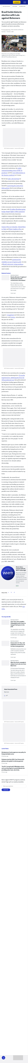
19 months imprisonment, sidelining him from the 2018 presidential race (13, 378)
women (13, 317)
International (22, 6)
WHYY (5, 2)
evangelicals (10, 315)
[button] (3, 1057)
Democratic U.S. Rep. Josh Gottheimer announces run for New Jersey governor (18, 644)
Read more (6, 692)
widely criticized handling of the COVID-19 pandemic (12, 170)
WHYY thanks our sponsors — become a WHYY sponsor (14, 148)
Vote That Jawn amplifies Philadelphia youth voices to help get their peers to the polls (18, 624)
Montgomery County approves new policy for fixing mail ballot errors (14, 753)
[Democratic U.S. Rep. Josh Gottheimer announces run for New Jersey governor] (5, 644)
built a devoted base (13, 179)
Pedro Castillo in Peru (15, 229)
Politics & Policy (6, 6)
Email (14, 592)
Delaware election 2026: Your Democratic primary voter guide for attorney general (13, 760)
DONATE (17, 2)
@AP (7, 695)
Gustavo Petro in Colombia (9, 227)
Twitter (11, 592)
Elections (15, 6)
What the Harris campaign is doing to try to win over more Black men (18, 664)
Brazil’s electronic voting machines (13, 264)
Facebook (8, 592)
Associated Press (6, 29)
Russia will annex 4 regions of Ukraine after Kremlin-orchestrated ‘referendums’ (18, 278)
